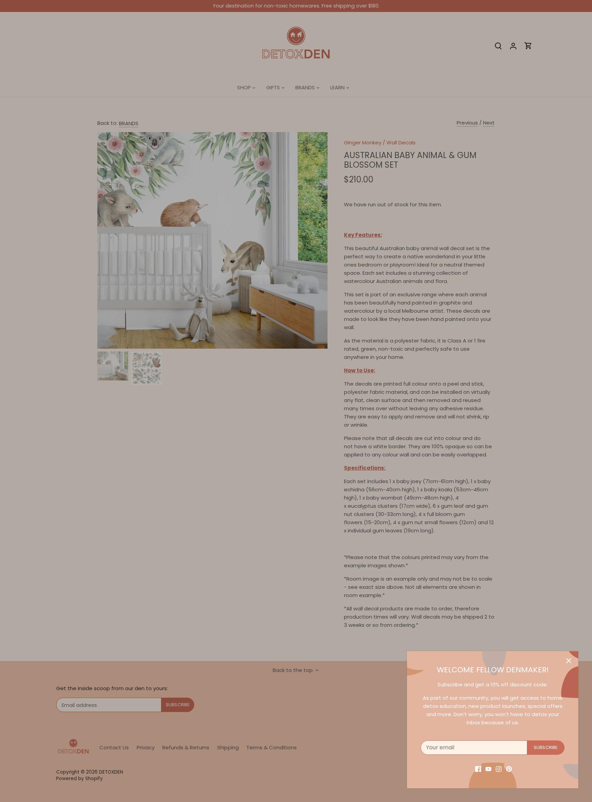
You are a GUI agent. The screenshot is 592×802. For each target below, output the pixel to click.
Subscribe (545, 747)
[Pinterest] (509, 768)
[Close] (568, 660)
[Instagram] (499, 768)
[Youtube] (488, 768)
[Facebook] (478, 768)
